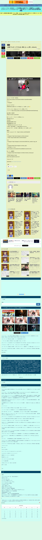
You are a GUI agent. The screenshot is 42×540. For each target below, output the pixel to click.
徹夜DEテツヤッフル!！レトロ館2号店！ (8, 455)
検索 (2, 302)
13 (15, 513)
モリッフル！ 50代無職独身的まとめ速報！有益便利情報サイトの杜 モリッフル (15, 438)
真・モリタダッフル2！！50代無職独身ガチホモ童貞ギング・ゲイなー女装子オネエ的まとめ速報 (20, 494)
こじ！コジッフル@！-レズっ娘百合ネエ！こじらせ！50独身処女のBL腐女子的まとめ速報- (16, 409)
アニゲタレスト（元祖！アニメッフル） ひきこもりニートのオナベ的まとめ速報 (15, 344)
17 (37, 513)
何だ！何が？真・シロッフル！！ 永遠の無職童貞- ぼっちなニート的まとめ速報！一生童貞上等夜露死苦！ (20, 411)
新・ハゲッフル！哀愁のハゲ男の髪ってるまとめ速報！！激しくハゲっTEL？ (14, 407)
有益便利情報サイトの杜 (6, 492)
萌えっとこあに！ (4, 350)
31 (37, 516)
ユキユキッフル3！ (5, 445)
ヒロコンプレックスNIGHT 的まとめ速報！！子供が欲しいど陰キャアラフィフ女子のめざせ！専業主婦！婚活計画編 (20, 348)
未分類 (9, 44)
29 (26, 516)
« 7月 (3, 518)
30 (31, 516)
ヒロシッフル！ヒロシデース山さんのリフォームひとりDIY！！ (12, 451)
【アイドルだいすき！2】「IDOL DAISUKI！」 (10, 476)
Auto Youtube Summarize (16, 161)
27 (15, 516)
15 (26, 513)
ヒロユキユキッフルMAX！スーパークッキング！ (10, 453)
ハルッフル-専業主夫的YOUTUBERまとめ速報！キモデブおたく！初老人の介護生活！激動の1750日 (18, 418)
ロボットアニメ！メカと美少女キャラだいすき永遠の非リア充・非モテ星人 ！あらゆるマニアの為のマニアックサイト (21, 416)
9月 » (5, 518)
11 (4, 513)
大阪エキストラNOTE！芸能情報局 (8, 488)
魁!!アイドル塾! (4, 464)
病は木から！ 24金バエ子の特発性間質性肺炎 (10, 493)
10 (37, 511)
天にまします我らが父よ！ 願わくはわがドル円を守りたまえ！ (13, 489)
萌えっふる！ (4, 447)
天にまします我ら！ (5, 449)
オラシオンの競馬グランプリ (7, 480)
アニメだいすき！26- (5, 479)
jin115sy (16, 185)
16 (31, 513)
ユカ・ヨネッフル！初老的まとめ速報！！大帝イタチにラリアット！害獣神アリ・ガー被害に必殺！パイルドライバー (21, 346)
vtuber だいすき (4, 477)
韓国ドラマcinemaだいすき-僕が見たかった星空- (11, 496)
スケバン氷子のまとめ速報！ (7, 483)
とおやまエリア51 (5, 484)
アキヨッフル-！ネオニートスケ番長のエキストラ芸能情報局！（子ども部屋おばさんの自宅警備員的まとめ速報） (20, 433)
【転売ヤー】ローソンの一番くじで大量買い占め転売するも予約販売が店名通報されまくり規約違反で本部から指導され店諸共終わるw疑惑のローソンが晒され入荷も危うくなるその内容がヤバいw (21, 501)
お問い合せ (21, 377)
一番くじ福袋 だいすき (6, 485)
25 (4, 516)
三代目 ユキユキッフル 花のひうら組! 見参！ (9, 462)
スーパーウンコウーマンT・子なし (8, 481)
